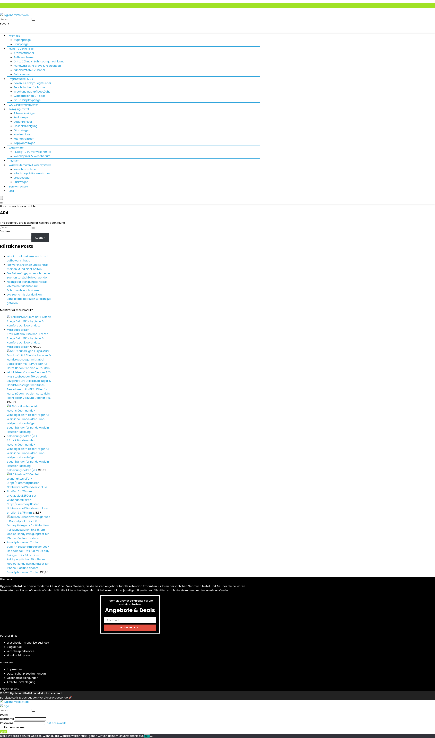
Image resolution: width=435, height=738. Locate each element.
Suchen (5, 231)
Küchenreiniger (24, 139)
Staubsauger (22, 178)
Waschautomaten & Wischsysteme (30, 165)
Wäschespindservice (20, 651)
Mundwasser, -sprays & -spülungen (37, 66)
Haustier (14, 160)
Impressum (14, 669)
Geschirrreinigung (25, 126)
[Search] (1, 202)
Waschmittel (16, 147)
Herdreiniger (22, 134)
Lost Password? (56, 723)
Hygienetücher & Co (21, 79)
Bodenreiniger (23, 122)
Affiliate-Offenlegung (21, 682)
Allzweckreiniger (25, 113)
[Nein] (151, 736)
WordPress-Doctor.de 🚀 (55, 698)
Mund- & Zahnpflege (21, 49)
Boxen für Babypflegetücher (32, 83)
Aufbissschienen (24, 57)
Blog (11, 191)
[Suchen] (33, 20)
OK (147, 736)
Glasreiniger (22, 130)
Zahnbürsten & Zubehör (29, 70)
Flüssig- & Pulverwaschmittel (33, 152)
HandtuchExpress (18, 655)
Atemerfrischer (24, 53)
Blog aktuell (14, 647)
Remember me (13, 727)
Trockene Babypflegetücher (33, 92)
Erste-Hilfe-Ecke (18, 186)
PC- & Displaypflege (27, 100)
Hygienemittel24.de (23, 693)
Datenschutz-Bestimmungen (26, 674)
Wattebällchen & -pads (29, 96)
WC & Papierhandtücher (23, 104)
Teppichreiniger (24, 143)
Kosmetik (14, 35)
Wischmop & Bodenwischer (32, 173)
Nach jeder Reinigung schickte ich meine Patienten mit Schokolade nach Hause (27, 286)
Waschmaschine (25, 169)
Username (7, 719)
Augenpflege (22, 40)
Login (3, 732)
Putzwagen (21, 182)
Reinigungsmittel (19, 109)
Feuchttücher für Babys (29, 87)
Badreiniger (21, 117)
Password (6, 723)
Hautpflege (21, 44)
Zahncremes (22, 74)
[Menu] (1, 198)
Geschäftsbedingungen (22, 678)
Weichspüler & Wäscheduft (32, 156)
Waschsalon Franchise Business (28, 643)
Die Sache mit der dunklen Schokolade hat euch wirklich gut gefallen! (29, 299)
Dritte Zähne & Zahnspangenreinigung (39, 61)
